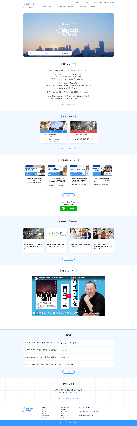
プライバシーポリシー (66, 415)
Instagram (96, 411)
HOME (45, 6)
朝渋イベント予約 (98, 3)
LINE (89, 411)
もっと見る (69, 104)
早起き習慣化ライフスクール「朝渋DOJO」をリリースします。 (52, 343)
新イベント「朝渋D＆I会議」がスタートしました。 (48, 357)
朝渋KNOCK (89, 3)
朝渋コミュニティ (80, 3)
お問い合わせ (92, 6)
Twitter (83, 411)
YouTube (91, 415)
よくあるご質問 (81, 6)
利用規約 (63, 417)
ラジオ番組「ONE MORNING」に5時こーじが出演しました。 (51, 364)
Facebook (83, 415)
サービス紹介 (62, 6)
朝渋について (53, 6)
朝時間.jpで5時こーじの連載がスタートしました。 (48, 350)
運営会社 (106, 3)
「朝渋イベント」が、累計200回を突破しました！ (53, 53)
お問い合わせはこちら (68, 398)
